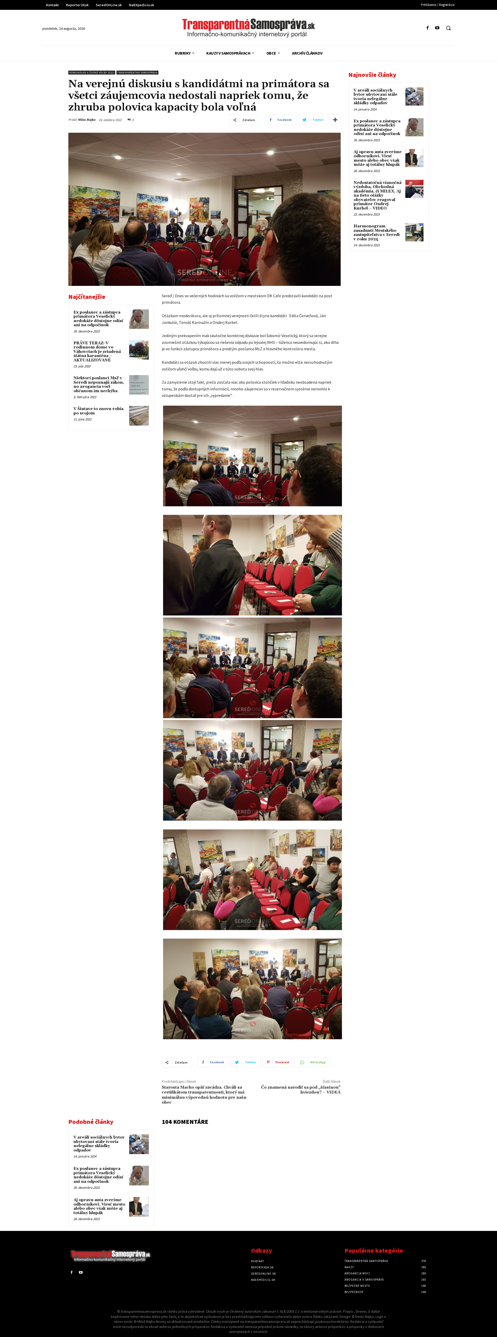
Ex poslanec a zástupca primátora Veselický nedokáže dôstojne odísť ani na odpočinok (98, 319)
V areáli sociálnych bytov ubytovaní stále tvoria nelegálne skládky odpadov (99, 1144)
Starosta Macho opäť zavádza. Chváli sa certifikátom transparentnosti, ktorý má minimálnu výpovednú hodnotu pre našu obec (204, 1095)
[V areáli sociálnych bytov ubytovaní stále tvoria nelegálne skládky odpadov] (139, 1144)
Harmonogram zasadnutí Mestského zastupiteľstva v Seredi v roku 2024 (377, 233)
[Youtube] (437, 28)
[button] (448, 28)
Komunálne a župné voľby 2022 (91, 72)
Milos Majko (86, 119)
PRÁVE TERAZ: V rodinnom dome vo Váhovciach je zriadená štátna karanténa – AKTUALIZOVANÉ (97, 352)
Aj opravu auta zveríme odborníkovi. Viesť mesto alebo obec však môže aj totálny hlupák (99, 1206)
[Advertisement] (111, 471)
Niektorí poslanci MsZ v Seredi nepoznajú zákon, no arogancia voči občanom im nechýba (99, 384)
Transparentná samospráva (137, 72)
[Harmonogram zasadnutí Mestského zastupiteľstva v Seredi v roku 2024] (414, 232)
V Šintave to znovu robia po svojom (98, 411)
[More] (335, 120)
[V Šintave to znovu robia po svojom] (139, 416)
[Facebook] (427, 28)
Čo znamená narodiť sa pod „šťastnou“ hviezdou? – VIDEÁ (301, 1090)
